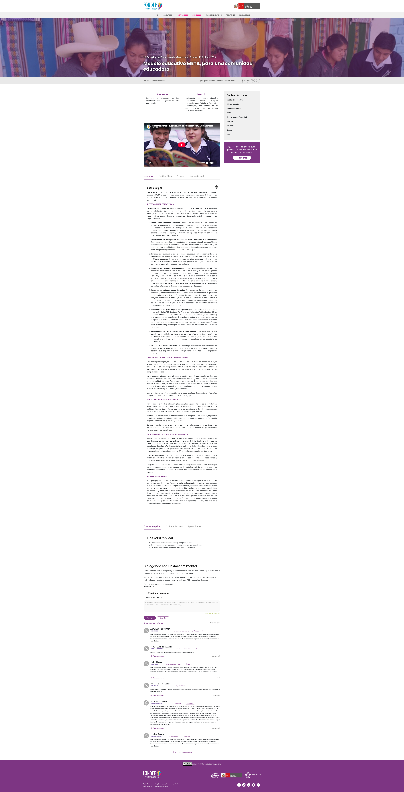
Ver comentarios (158, 656)
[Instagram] (258, 785)
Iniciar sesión (245, 15)
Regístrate (230, 15)
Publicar (150, 618)
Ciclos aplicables (174, 526)
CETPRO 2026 (183, 15)
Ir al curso (242, 157)
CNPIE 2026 (196, 15)
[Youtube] (253, 785)
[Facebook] (239, 785)
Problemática (165, 176)
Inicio (155, 15)
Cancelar (163, 618)
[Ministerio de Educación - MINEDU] (231, 775)
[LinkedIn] (248, 785)
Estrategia (148, 176)
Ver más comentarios (154, 623)
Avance (180, 176)
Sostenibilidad (197, 176)
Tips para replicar (152, 526)
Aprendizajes (194, 526)
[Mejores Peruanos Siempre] (215, 775)
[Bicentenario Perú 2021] (252, 775)
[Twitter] (244, 785)
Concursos (167, 15)
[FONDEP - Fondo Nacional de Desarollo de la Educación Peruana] (152, 774)
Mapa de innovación (213, 15)
